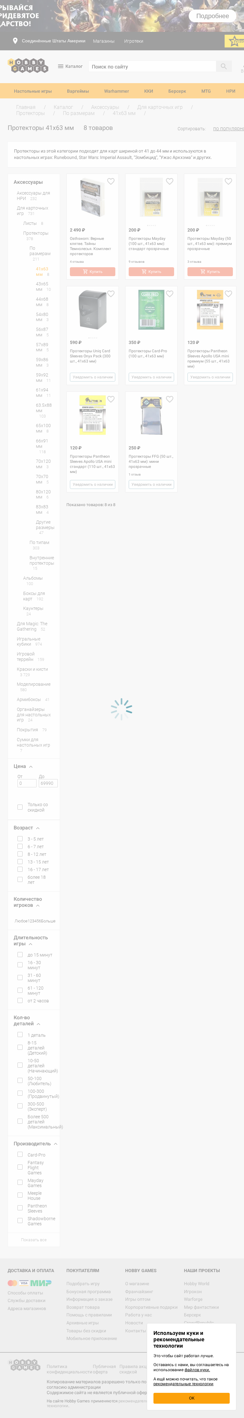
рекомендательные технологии (183, 1383)
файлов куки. (197, 1369)
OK (191, 1398)
